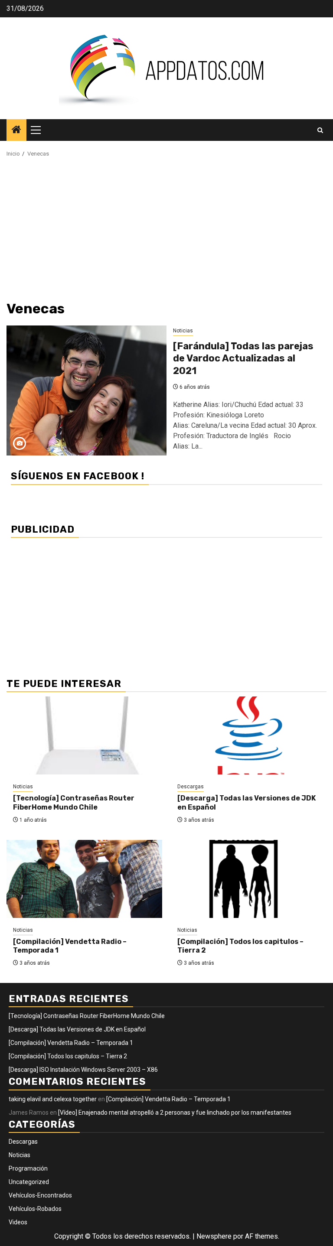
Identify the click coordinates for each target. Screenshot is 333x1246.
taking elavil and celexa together (53, 1099)
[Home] (16, 130)
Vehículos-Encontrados (40, 1195)
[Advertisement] (166, 232)
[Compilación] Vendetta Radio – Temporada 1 (71, 1042)
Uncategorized (29, 1181)
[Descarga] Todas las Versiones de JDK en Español (77, 1029)
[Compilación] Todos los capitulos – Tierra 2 (68, 1056)
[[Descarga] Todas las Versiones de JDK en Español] (248, 735)
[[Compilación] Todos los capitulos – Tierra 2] (248, 879)
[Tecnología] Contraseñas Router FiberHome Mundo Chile (73, 802)
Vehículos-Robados (35, 1208)
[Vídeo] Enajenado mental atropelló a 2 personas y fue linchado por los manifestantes (174, 1112)
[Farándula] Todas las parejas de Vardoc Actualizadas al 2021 (243, 358)
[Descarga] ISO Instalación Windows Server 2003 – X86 (83, 1069)
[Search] (320, 130)
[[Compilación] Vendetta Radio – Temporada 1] (84, 879)
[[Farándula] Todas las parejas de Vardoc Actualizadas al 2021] (86, 390)
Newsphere (214, 1236)
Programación (28, 1168)
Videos (18, 1222)
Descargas (190, 787)
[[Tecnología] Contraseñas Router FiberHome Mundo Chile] (84, 735)
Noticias (183, 331)
